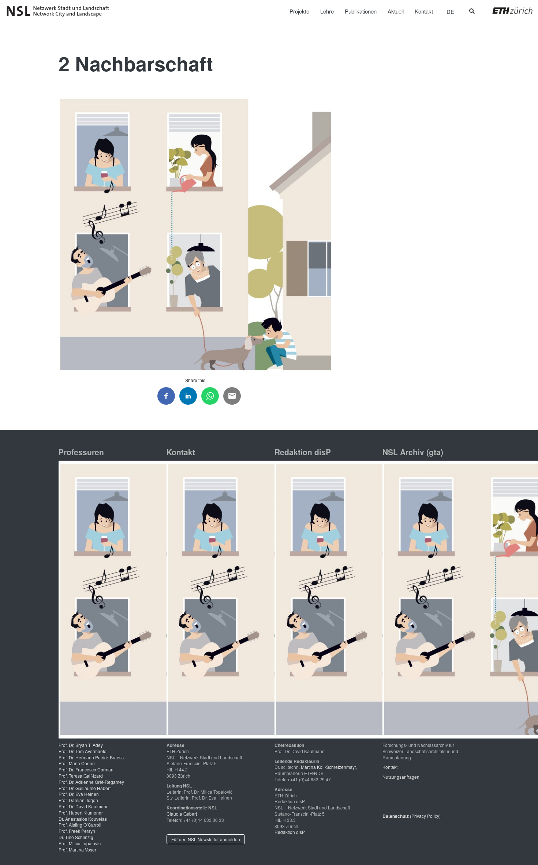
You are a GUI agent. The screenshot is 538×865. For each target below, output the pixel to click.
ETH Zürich (507, 10)
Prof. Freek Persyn (77, 831)
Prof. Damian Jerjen (78, 800)
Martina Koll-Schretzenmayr (328, 767)
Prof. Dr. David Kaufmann (84, 806)
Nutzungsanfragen (400, 777)
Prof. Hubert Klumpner (81, 812)
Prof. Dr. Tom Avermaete (83, 751)
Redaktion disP (289, 832)
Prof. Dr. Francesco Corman (86, 769)
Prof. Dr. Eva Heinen (79, 794)
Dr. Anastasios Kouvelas (83, 819)
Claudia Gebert (182, 814)
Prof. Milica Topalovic (80, 843)
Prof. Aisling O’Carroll (80, 824)
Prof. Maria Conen (77, 763)
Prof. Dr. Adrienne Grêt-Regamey (91, 782)
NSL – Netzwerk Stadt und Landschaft (60, 11)
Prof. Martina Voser (77, 849)
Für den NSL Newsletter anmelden (205, 839)
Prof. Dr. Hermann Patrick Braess (91, 757)
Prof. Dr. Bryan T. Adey (81, 745)
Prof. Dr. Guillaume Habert (85, 788)
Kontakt (389, 767)
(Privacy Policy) (411, 816)
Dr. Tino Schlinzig (76, 837)
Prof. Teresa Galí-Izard (81, 776)
